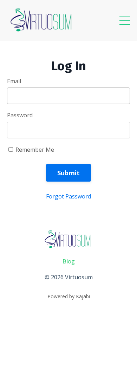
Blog (69, 261)
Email (14, 81)
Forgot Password (68, 196)
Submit (68, 173)
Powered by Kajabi (68, 296)
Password (20, 115)
